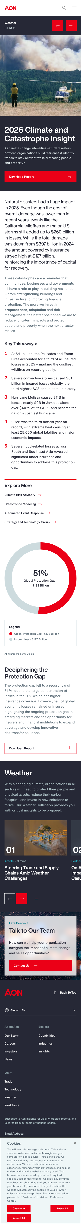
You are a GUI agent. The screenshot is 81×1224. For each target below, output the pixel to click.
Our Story (12, 1035)
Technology (13, 1089)
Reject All (62, 1208)
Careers (10, 1043)
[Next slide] (22, 898)
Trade (8, 1081)
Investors (11, 1051)
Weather (10, 23)
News (8, 1059)
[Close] (75, 1143)
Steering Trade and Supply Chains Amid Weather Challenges (32, 873)
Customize (19, 1208)
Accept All (19, 1218)
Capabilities (46, 1035)
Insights (44, 1051)
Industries (45, 1043)
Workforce (12, 1105)
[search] (64, 8)
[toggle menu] (74, 7)
